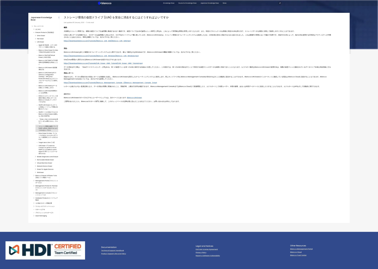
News (224, 3)
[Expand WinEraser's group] (35, 172)
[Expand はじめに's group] (33, 29)
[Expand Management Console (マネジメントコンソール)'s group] (33, 193)
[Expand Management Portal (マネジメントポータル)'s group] (33, 180)
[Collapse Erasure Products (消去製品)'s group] (33, 32)
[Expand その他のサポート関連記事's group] (33, 203)
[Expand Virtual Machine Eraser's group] (35, 163)
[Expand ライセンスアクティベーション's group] (33, 206)
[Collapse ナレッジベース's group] (32, 26)
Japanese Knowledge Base (210, 3)
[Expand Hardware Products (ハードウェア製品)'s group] (33, 198)
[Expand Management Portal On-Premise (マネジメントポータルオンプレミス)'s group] (33, 185)
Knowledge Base (168, 3)
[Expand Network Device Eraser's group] (35, 166)
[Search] (280, 3)
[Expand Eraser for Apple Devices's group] (35, 169)
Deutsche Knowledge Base (187, 3)
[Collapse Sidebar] (59, 118)
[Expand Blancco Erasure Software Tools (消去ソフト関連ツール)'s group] (33, 175)
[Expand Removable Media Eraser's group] (35, 159)
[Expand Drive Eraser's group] (35, 35)
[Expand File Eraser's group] (35, 38)
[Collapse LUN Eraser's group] (35, 42)
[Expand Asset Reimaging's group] (33, 215)
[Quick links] (105, 3)
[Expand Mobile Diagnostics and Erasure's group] (35, 156)
